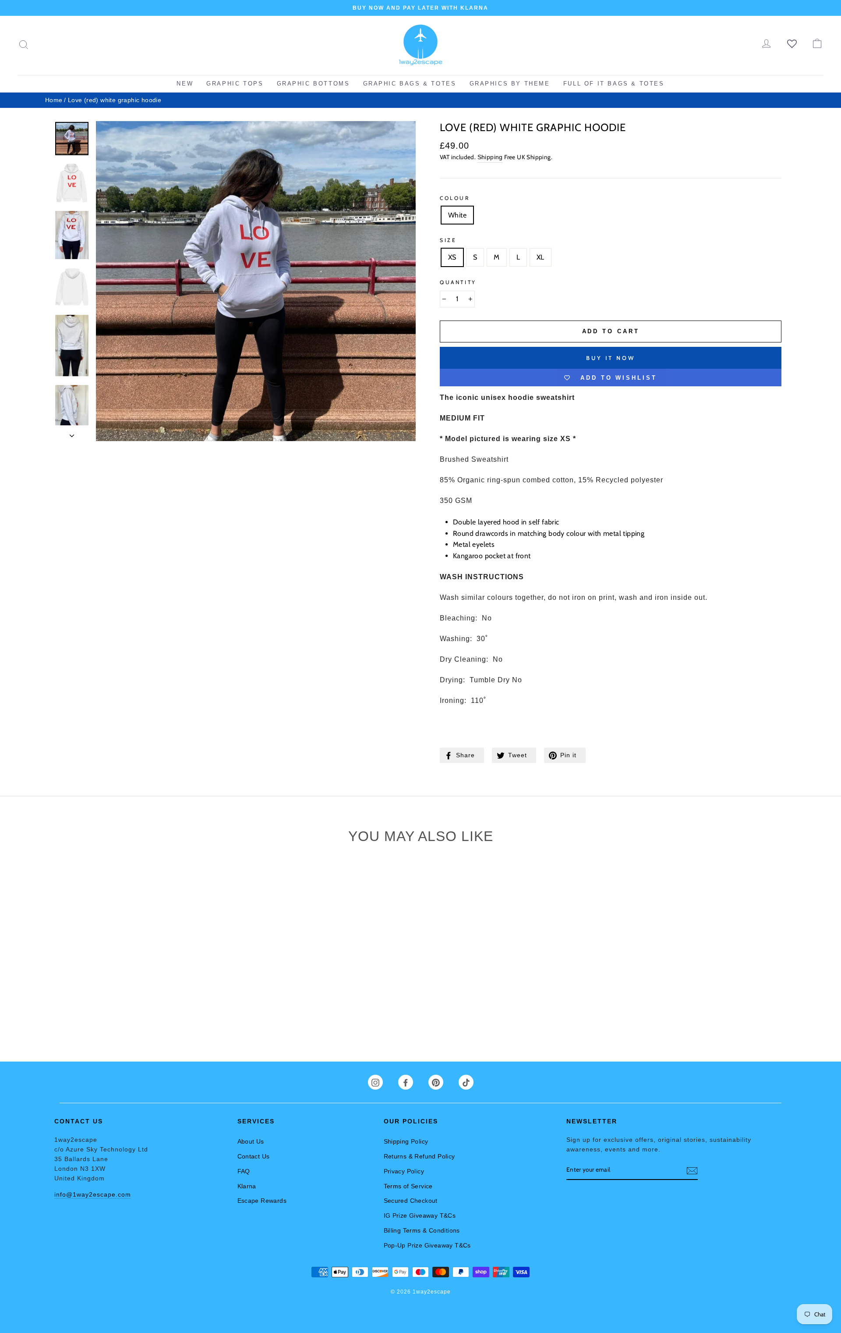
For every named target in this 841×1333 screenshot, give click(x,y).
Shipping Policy (406, 1141)
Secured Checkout (411, 1200)
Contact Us (253, 1156)
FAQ (243, 1171)
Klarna (246, 1186)
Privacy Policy (404, 1171)
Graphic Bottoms (313, 83)
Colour (455, 198)
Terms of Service (408, 1186)
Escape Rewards (262, 1200)
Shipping (490, 157)
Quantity (458, 282)
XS (452, 257)
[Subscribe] (692, 1170)
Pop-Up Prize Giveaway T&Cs (427, 1245)
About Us (250, 1141)
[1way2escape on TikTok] (466, 1082)
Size (448, 240)
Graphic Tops (234, 83)
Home (54, 100)
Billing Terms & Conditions (422, 1230)
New (185, 83)
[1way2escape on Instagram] (375, 1082)
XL (540, 257)
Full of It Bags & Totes (613, 83)
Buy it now (610, 357)
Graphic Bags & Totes (409, 83)
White (457, 215)
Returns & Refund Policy (419, 1156)
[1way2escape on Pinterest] (436, 1082)
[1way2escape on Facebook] (406, 1082)
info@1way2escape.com (92, 1194)
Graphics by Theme (510, 83)
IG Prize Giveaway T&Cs (420, 1215)
